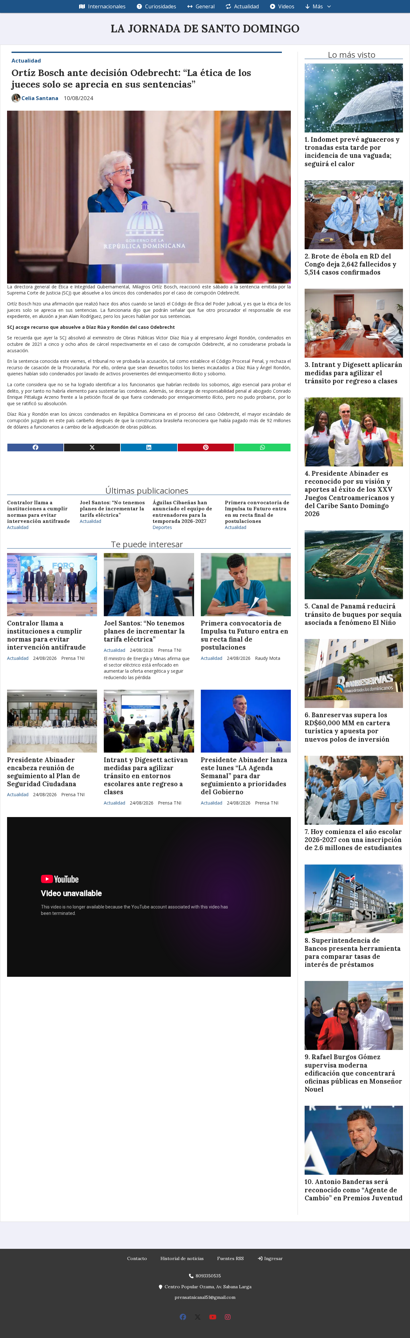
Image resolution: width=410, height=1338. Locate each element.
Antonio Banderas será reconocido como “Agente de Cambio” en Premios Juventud (354, 1190)
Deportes (162, 527)
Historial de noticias (182, 1258)
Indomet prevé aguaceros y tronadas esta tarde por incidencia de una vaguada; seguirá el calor (352, 151)
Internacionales (107, 6)
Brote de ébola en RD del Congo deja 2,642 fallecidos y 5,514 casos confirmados (351, 264)
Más (318, 6)
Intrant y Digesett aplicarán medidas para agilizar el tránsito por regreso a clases (353, 373)
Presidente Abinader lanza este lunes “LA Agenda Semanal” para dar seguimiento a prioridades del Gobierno (244, 776)
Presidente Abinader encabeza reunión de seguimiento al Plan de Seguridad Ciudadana (43, 772)
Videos (286, 6)
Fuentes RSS (230, 1258)
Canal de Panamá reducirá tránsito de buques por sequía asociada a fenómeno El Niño (353, 614)
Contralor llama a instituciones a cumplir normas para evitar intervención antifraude (38, 511)
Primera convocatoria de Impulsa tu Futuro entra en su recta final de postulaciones (257, 511)
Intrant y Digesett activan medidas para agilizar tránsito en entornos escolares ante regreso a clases (146, 776)
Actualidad (246, 6)
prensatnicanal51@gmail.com (205, 1297)
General (205, 6)
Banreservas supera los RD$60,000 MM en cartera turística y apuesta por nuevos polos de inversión (347, 727)
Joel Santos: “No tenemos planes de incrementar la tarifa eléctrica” (112, 508)
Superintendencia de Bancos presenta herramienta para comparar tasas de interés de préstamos (353, 952)
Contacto (137, 1258)
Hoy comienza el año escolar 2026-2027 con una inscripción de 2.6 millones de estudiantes (353, 840)
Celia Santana (39, 98)
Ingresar (273, 1258)
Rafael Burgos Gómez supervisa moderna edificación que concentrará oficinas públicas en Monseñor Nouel (353, 1073)
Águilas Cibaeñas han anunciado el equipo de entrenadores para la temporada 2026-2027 (182, 511)
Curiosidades (160, 6)
